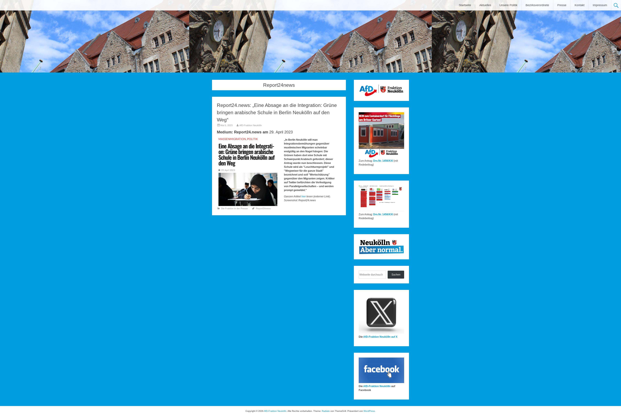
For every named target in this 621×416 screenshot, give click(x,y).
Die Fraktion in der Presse (234, 208)
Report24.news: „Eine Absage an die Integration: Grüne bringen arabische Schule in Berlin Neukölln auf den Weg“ (277, 112)
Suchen (396, 274)
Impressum (600, 5)
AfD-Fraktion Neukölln (250, 125)
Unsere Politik (508, 5)
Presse (561, 5)
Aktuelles (485, 5)
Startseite (465, 5)
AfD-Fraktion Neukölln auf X (380, 336)
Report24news (263, 208)
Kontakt (579, 5)
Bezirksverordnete (537, 5)
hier (303, 196)
